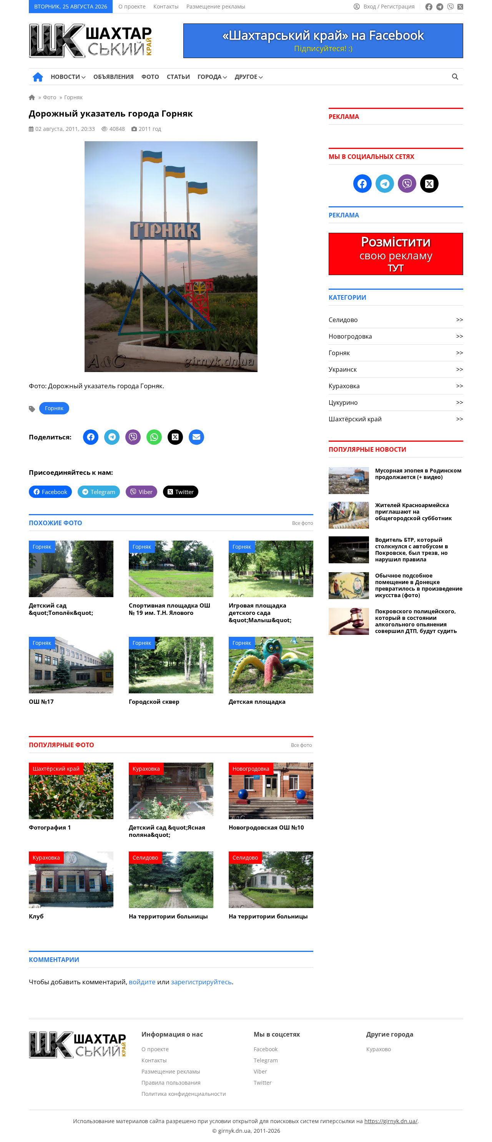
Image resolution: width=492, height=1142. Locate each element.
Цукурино (396, 402)
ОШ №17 (41, 701)
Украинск (396, 369)
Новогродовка (251, 768)
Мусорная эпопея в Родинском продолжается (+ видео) (418, 473)
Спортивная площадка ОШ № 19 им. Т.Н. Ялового (169, 609)
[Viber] (133, 437)
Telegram (266, 1060)
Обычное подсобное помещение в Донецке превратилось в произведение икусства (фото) (418, 585)
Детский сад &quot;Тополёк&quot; (61, 609)
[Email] (196, 437)
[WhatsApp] (154, 437)
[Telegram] (112, 437)
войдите (142, 981)
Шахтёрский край (56, 768)
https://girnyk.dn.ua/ (390, 1121)
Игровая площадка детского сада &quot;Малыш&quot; (260, 613)
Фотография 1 (50, 827)
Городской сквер (154, 701)
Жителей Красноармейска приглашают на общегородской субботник (413, 511)
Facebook (266, 1049)
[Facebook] (90, 437)
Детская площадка (257, 701)
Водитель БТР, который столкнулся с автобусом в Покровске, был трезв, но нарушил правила (411, 549)
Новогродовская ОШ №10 (266, 827)
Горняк (54, 408)
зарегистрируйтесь (201, 981)
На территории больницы (168, 916)
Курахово (378, 1049)
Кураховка (146, 768)
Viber (260, 1071)
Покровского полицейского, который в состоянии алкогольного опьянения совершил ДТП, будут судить (416, 621)
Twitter (263, 1082)
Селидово (145, 857)
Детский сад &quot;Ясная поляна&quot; (167, 831)
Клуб (36, 916)
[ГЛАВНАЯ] (38, 77)
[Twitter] (175, 437)
